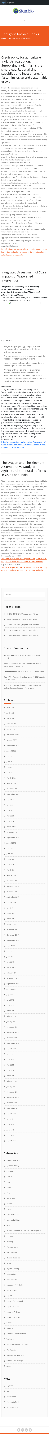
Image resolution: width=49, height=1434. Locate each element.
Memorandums (12, 1247)
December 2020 (12, 789)
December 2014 (12, 1027)
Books (8, 1187)
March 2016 (10, 967)
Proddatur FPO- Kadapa (15, 1285)
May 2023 (10, 707)
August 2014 (11, 1049)
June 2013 (10, 1124)
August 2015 (11, 989)
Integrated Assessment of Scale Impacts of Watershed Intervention (23, 276)
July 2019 (9, 848)
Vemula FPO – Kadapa (14, 1361)
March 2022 (10, 778)
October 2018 (11, 892)
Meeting (9, 1241)
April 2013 (10, 1130)
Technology (10, 1339)
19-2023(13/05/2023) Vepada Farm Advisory (22, 614)
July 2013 (9, 1119)
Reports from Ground (14, 1301)
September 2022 (12, 745)
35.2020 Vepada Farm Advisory (32, 672)
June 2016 (10, 962)
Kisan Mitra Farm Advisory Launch (17, 677)
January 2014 (11, 1086)
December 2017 (12, 929)
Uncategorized (12, 1350)
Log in (8, 1391)
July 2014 (9, 1054)
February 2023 (11, 724)
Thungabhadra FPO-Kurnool (17, 1344)
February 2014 (11, 1081)
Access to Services (13, 1160)
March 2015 (10, 1011)
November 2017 (12, 935)
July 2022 (9, 756)
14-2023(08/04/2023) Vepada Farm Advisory (22, 625)
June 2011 (10, 1135)
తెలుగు (8, 1366)
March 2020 (10, 827)
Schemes (9, 1323)
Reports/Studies (12, 1306)
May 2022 (10, 767)
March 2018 (10, 919)
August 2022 (11, 751)
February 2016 (11, 973)
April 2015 (10, 1005)
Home (3, 38)
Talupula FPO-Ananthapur (16, 1334)
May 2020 (10, 816)
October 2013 (11, 1103)
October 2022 (11, 740)
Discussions (10, 1198)
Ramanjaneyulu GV (11, 663)
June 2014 (10, 1059)
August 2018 (11, 902)
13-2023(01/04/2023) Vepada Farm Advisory (22, 630)
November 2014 (12, 1032)
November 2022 (12, 735)
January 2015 (11, 1021)
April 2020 (10, 821)
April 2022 (10, 772)
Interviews (10, 1236)
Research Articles (13, 1312)
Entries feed (11, 1397)
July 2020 (9, 805)
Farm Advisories (12, 1214)
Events (9, 1209)
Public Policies (11, 1290)
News (8, 1263)
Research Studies (13, 1317)
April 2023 (10, 713)
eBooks (9, 1204)
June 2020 (10, 810)
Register (9, 1386)
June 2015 (10, 1000)
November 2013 (12, 1097)
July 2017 (9, 951)
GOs (8, 1225)
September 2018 (12, 897)
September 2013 (12, 1108)
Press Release (11, 1279)
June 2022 (10, 762)
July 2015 (9, 994)
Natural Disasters (13, 1258)
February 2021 (11, 783)
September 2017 (12, 940)
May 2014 (10, 1065)
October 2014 (11, 1038)
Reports (9, 1296)
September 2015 (12, 984)
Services (9, 1328)
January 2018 (11, 924)
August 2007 (11, 1141)
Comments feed (12, 1402)
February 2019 (11, 875)
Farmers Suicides (13, 1220)
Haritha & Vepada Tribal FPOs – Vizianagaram (23, 1231)
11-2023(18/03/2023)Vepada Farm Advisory (22, 635)
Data (8, 1193)
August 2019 (11, 843)
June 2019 (10, 854)
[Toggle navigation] (24, 21)
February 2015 (11, 1016)
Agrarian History (12, 1166)
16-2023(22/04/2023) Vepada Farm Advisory (22, 619)
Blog (8, 1182)
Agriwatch (10, 1171)
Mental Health (11, 1252)
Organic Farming (12, 1269)
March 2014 (10, 1076)
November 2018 (12, 886)
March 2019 (10, 870)
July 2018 (9, 908)
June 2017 (10, 957)
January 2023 (11, 729)
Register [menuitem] (10, 3)
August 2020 (11, 799)
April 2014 (10, 1070)
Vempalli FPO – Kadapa (15, 1355)
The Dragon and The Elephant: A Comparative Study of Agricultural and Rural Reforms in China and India (23, 468)
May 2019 (10, 859)
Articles (9, 1177)
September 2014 (12, 1043)
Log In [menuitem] (3, 3)
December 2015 (12, 978)
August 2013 (11, 1114)
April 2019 (10, 864)
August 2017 (11, 946)
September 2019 (12, 837)
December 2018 (12, 881)
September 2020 (12, 794)
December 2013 (12, 1092)
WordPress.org (12, 1407)
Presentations (11, 1274)
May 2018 (10, 913)
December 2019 (12, 832)
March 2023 (10, 718)
